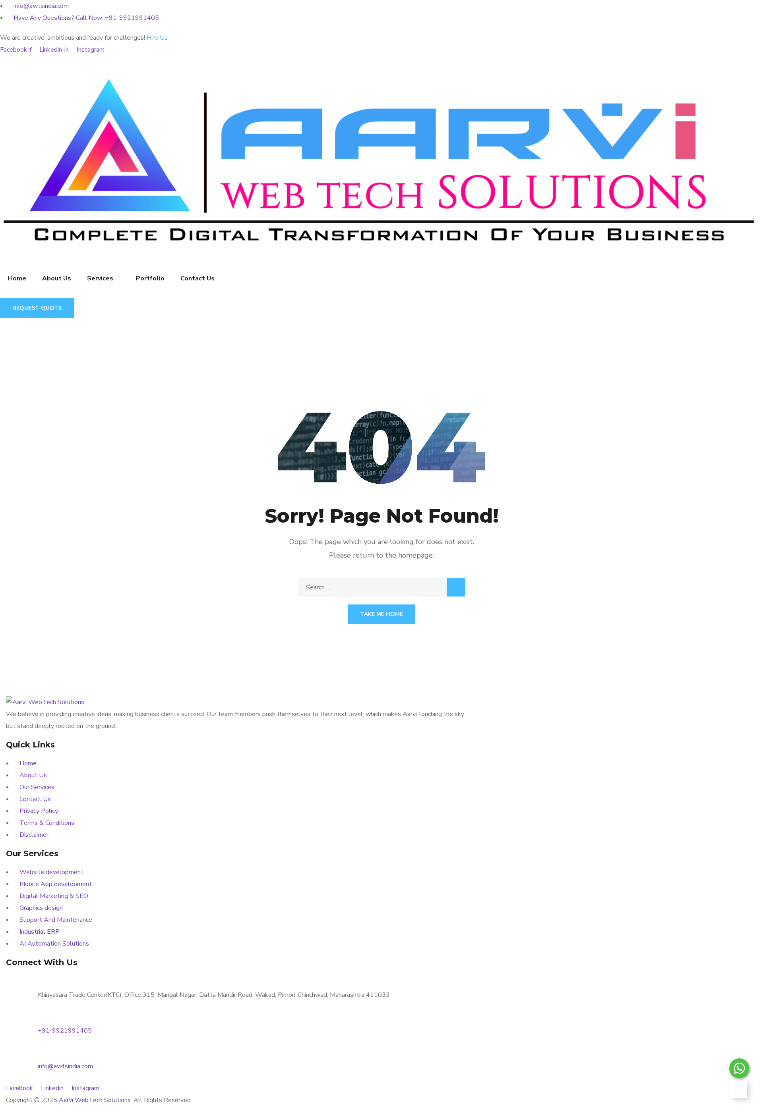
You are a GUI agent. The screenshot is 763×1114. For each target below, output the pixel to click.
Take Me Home (381, 614)
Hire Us (157, 37)
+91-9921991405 (65, 1030)
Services (100, 278)
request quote (37, 308)
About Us (56, 278)
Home (17, 278)
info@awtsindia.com (65, 1066)
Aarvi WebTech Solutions (95, 1100)
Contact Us (197, 278)
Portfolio (150, 278)
